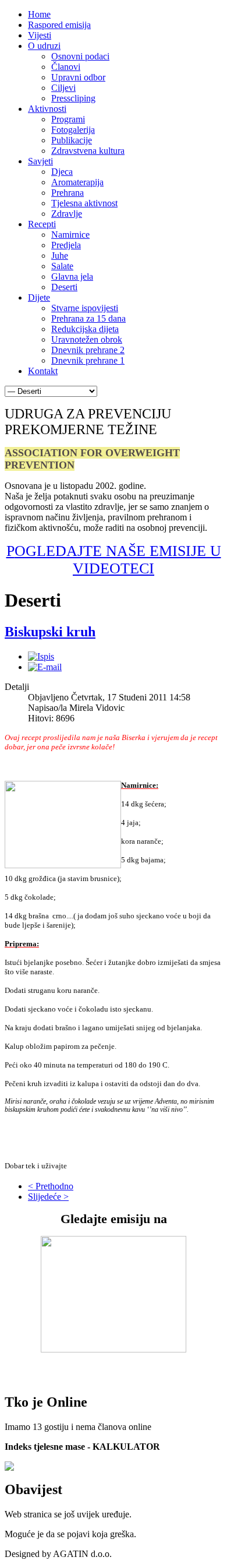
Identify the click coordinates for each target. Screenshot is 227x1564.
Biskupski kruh (50, 631)
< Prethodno (50, 1186)
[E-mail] (45, 667)
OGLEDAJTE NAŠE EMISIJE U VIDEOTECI (118, 560)
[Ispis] (41, 656)
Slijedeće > (48, 1197)
